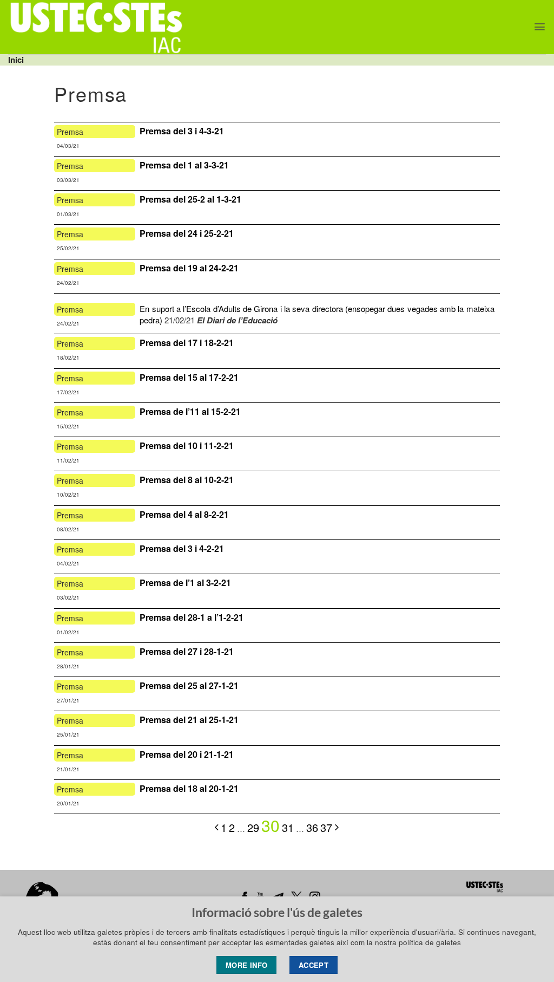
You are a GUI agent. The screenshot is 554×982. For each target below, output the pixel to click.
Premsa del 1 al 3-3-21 (185, 165)
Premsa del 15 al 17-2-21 (189, 377)
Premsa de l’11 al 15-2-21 (190, 411)
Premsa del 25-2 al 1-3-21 (190, 199)
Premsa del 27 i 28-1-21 (187, 651)
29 (253, 827)
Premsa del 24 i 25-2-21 (187, 233)
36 (312, 827)
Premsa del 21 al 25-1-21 (189, 719)
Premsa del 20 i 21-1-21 (187, 754)
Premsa (70, 131)
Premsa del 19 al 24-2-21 (189, 268)
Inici (16, 60)
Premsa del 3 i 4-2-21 (182, 548)
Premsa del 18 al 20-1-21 (190, 788)
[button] (539, 27)
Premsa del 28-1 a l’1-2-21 (191, 617)
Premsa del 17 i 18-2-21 (188, 342)
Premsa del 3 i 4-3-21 (183, 131)
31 (288, 827)
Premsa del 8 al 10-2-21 (187, 479)
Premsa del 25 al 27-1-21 (189, 685)
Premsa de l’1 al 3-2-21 (185, 582)
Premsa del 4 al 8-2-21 (185, 514)
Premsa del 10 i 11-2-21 (187, 445)
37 (326, 827)
